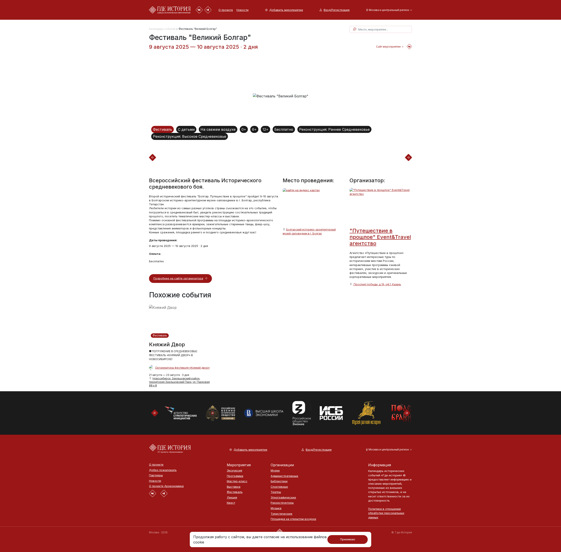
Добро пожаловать (163, 470)
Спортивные (279, 486)
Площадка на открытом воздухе (293, 519)
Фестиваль (162, 129)
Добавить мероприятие (286, 10)
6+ (254, 129)
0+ (243, 129)
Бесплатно (283, 129)
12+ (265, 129)
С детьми (186, 129)
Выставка (233, 486)
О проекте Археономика (166, 486)
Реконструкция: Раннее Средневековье (334, 129)
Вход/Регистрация (337, 10)
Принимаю (347, 539)
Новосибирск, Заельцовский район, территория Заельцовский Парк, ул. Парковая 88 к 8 (179, 382)
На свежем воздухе (218, 129)
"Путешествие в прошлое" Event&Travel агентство (380, 237)
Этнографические (283, 497)
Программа (235, 476)
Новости (242, 10)
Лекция (232, 497)
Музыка (276, 508)
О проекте (225, 10)
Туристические (281, 513)
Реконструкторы (282, 502)
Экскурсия (234, 470)
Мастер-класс (237, 481)
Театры (276, 492)
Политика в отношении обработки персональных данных (386, 513)
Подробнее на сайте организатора (178, 278)
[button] (388, 10)
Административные (284, 476)
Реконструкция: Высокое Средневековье (189, 136)
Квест (231, 502)
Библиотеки (279, 481)
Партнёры (156, 475)
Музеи (275, 470)
